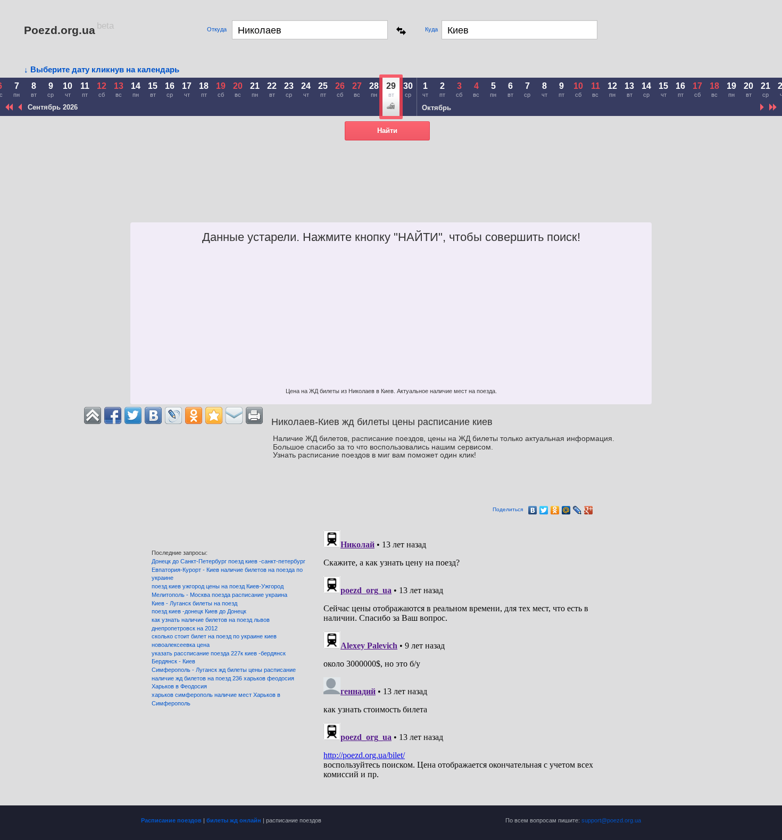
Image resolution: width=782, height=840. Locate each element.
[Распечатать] (254, 415)
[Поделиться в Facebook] (112, 415)
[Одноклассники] (555, 510)
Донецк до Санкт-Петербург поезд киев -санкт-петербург (228, 561)
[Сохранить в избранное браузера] (213, 415)
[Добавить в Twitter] (133, 415)
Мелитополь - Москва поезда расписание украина (219, 595)
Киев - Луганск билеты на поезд (194, 603)
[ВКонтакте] (532, 510)
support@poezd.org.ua (611, 820)
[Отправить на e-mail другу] (234, 415)
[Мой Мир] (566, 510)
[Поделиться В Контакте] (153, 415)
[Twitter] (544, 510)
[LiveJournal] (577, 510)
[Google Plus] (588, 510)
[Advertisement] (444, 196)
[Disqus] (470, 659)
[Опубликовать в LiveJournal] (173, 415)
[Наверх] (92, 415)
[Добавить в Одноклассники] (193, 415)
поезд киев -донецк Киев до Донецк (199, 611)
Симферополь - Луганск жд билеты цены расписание (224, 670)
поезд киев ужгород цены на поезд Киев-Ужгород (218, 586)
